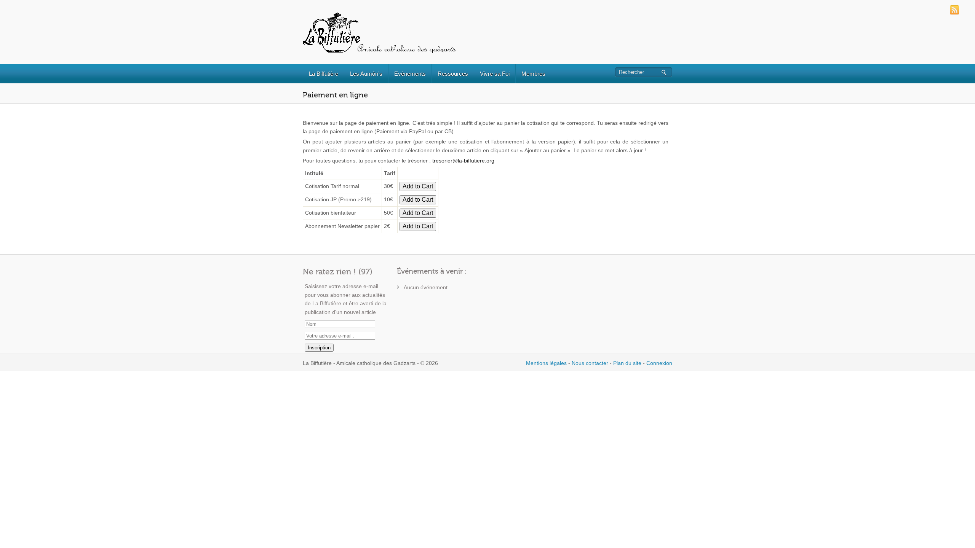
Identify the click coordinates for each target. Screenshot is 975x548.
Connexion (659, 363)
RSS (954, 9)
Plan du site (627, 363)
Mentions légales (546, 363)
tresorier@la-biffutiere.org (463, 161)
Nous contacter (590, 363)
